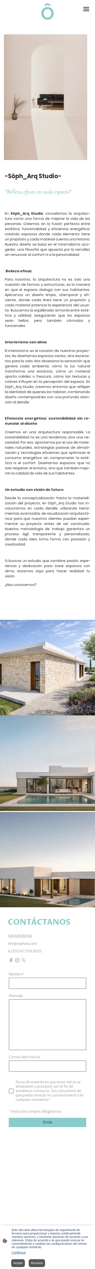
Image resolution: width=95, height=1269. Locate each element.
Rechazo (37, 1263)
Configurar (19, 1252)
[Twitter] (23, 960)
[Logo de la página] (47, 11)
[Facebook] (11, 960)
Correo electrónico (24, 1057)
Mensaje (16, 996)
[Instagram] (17, 960)
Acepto (18, 1263)
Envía (47, 1122)
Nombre (16, 974)
